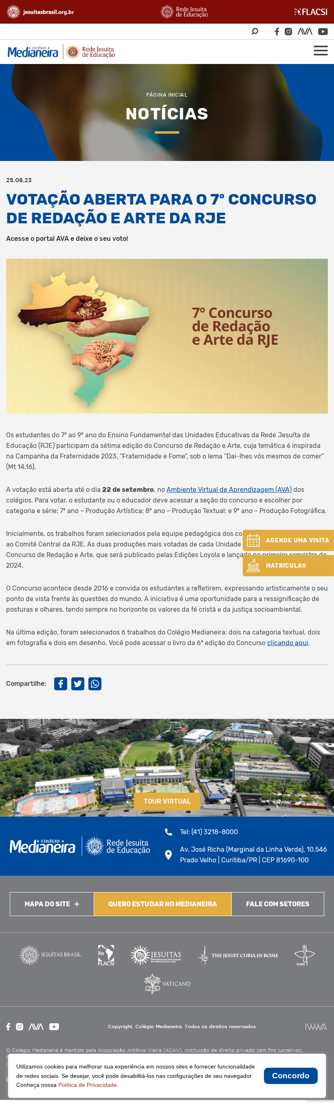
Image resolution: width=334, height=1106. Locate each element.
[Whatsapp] (94, 683)
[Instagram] (288, 31)
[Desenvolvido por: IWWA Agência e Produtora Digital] (316, 1026)
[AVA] (305, 31)
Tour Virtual (167, 801)
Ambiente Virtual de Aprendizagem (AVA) (229, 490)
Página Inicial (167, 95)
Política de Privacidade (87, 1085)
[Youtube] (323, 31)
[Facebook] (277, 31)
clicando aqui (287, 643)
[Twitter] (77, 683)
